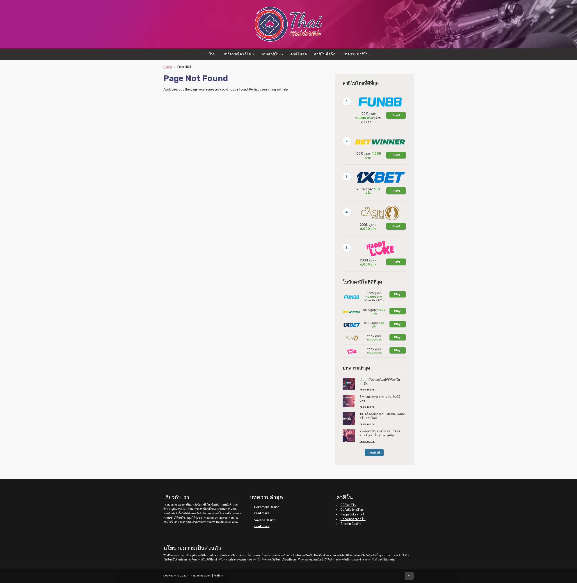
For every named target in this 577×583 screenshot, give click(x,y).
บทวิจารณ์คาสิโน (236, 54)
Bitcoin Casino (351, 524)
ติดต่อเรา (218, 575)
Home (167, 67)
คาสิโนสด (298, 54)
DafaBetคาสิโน (352, 510)
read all (374, 452)
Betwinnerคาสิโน (353, 519)
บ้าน (212, 54)
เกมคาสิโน (271, 54)
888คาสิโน (349, 505)
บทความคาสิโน (355, 54)
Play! (396, 115)
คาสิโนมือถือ (325, 54)
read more (367, 389)
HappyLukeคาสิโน (353, 514)
